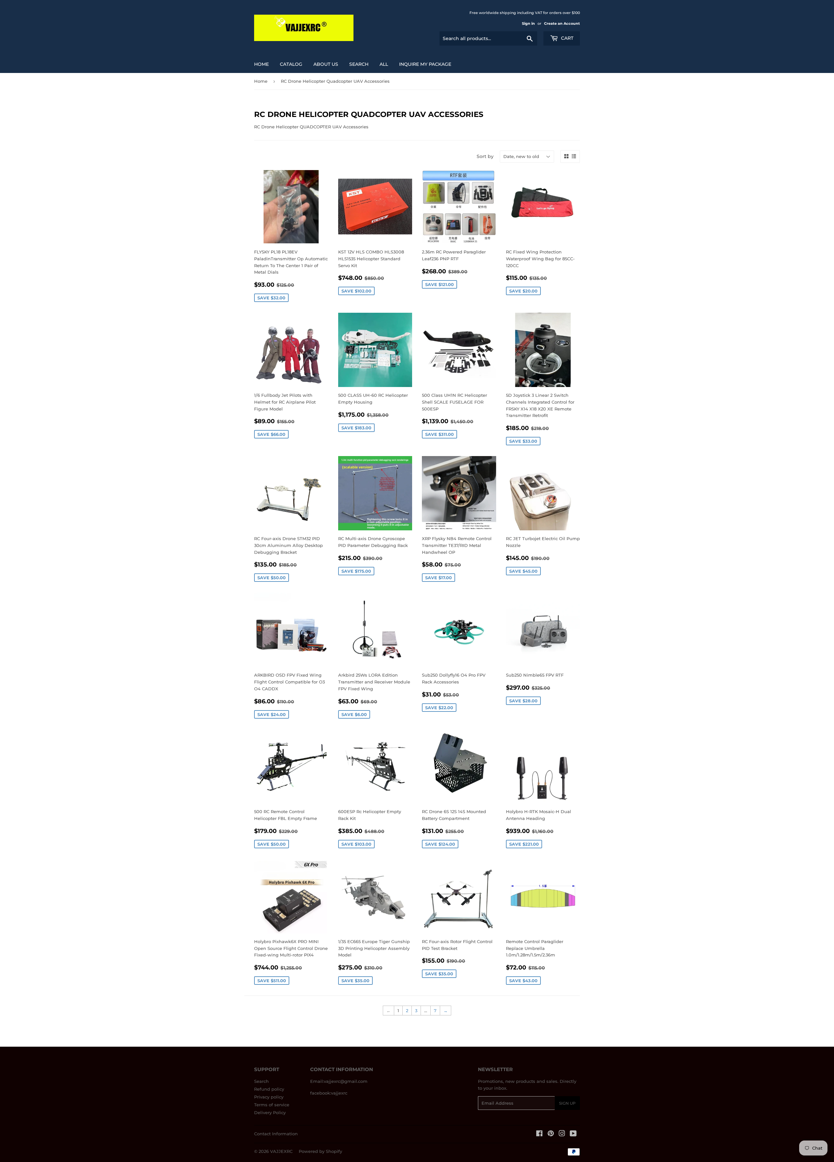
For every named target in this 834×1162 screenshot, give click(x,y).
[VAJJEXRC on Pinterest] (550, 1134)
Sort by (485, 156)
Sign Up (567, 1103)
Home (261, 64)
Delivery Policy (270, 1112)
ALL (384, 64)
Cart (566, 38)
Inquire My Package (425, 64)
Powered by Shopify (320, 1151)
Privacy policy (268, 1096)
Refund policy (269, 1089)
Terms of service (271, 1104)
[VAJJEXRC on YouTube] (573, 1134)
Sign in (528, 23)
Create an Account (562, 23)
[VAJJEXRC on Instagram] (562, 1134)
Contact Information (276, 1133)
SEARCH (358, 64)
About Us (325, 64)
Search (261, 1081)
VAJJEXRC (281, 1151)
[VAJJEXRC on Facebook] (539, 1134)
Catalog (291, 64)
